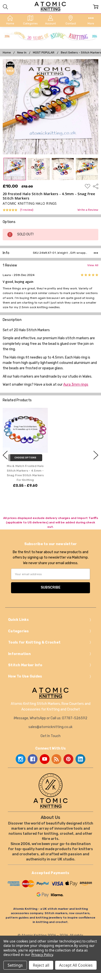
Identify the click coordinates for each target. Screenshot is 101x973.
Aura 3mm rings (75, 384)
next (96, 455)
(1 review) (26, 210)
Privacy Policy (42, 954)
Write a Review (87, 210)
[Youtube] (45, 759)
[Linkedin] (80, 759)
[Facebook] (33, 759)
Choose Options (25, 457)
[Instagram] (20, 759)
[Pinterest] (68, 759)
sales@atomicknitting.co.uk (50, 727)
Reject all (41, 965)
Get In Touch (50, 736)
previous (5, 455)
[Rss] (56, 759)
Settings (15, 965)
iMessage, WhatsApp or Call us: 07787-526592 (50, 718)
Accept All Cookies (76, 965)
